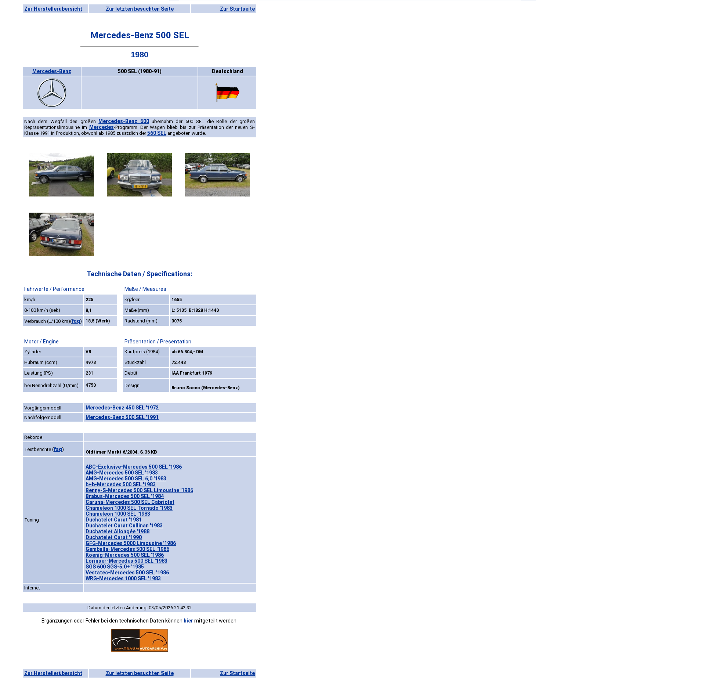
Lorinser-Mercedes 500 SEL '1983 (126, 561)
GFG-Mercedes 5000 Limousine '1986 (131, 543)
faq (76, 321)
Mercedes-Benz (51, 71)
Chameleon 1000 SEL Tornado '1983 (129, 508)
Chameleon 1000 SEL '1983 (118, 514)
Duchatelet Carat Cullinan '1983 (124, 525)
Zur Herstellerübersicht (53, 9)
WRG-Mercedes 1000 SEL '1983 (123, 578)
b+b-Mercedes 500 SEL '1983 (121, 484)
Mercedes (101, 127)
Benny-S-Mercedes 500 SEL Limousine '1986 (139, 490)
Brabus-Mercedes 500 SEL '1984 (125, 496)
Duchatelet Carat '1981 (114, 520)
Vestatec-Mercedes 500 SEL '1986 (127, 572)
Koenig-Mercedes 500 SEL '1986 (125, 555)
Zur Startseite (237, 9)
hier (188, 621)
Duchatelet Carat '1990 (114, 537)
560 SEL (156, 133)
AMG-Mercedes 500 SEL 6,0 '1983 (126, 478)
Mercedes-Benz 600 (123, 121)
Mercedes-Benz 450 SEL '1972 (122, 408)
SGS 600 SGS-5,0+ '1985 (115, 567)
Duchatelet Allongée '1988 (117, 531)
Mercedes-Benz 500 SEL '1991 (122, 417)
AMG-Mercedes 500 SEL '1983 (122, 473)
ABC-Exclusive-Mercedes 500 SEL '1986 (134, 467)
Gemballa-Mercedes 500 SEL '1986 (127, 549)
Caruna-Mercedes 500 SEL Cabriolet (130, 502)
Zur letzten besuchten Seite (140, 9)
